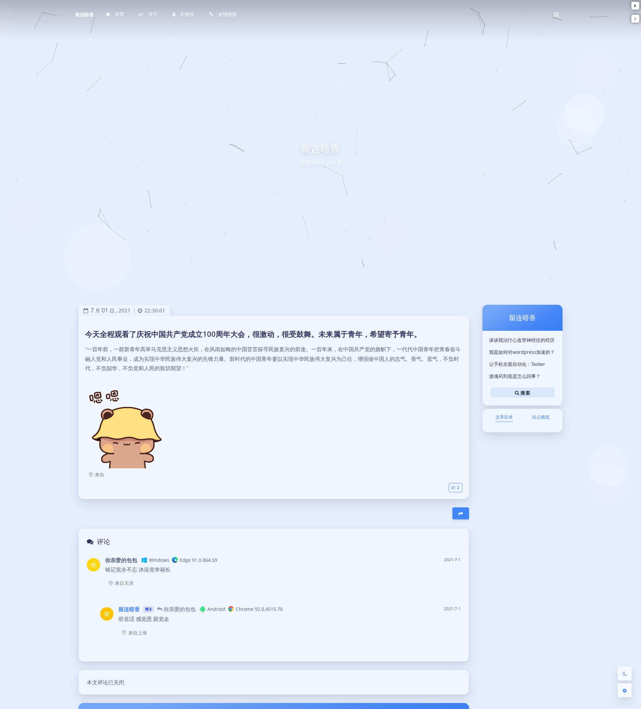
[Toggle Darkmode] (625, 674)
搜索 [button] (524, 392)
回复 (451, 588)
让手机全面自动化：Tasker (517, 364)
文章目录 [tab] (504, 417)
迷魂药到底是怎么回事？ (515, 376)
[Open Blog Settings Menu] (625, 690)
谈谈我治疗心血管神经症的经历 (522, 340)
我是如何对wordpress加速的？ (522, 352)
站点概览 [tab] (541, 417)
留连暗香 (84, 14)
